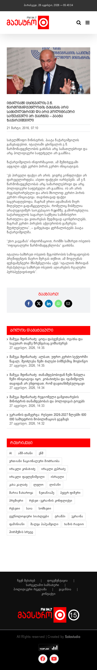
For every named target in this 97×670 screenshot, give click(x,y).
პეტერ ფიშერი (70, 493)
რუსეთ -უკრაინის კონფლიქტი (50, 500)
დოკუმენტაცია (57, 581)
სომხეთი (45, 508)
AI (10, 453)
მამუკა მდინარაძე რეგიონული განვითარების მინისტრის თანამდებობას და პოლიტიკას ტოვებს (47, 399)
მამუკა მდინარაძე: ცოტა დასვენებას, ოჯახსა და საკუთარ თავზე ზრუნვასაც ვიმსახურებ (46, 341)
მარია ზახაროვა (21, 493)
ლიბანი (55, 485)
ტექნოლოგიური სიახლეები (29, 516)
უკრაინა (77, 516)
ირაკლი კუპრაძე (53, 469)
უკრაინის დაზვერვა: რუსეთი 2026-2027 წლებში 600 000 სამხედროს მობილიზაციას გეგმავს (47, 416)
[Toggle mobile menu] (87, 22)
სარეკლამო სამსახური (42, 585)
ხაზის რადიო (74, 524)
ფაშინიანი (17, 524)
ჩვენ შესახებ (26, 581)
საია (29, 508)
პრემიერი (16, 500)
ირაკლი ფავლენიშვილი (27, 477)
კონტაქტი (48, 594)
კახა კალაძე (18, 485)
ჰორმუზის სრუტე (21, 532)
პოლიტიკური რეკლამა (30, 589)
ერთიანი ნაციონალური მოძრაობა (34, 461)
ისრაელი (57, 477)
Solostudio (72, 636)
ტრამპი (60, 516)
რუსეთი (14, 508)
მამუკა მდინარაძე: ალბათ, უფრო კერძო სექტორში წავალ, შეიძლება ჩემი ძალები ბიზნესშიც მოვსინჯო (48, 359)
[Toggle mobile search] (78, 22)
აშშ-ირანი (25, 453)
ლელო (38, 485)
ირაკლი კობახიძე (22, 469)
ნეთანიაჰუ (46, 493)
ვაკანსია (65, 589)
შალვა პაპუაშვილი (44, 524)
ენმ (41, 453)
